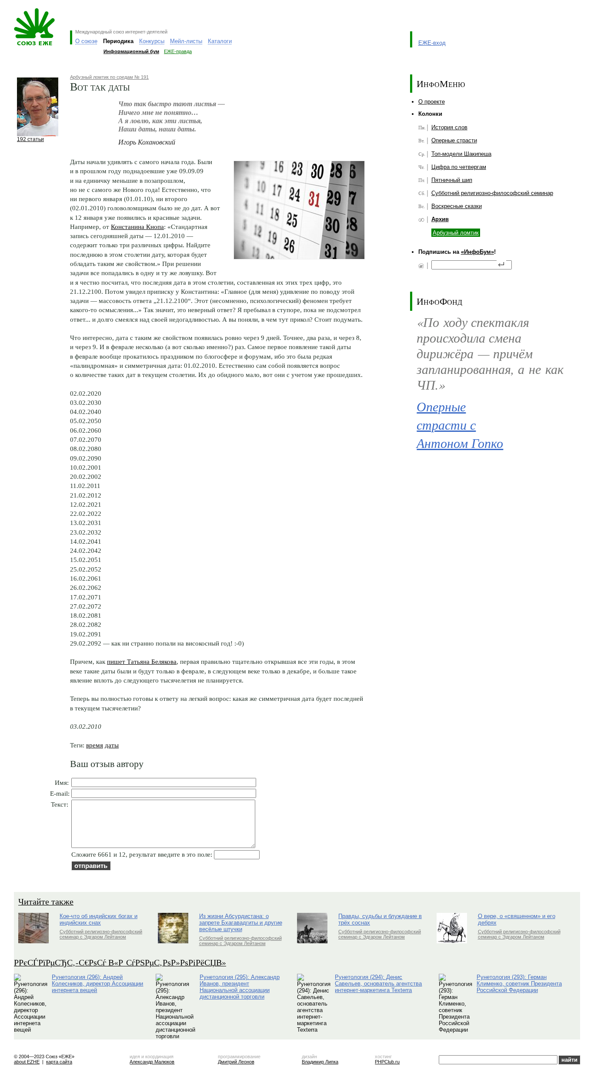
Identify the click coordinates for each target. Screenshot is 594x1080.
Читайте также (45, 901)
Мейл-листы (186, 41)
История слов (449, 127)
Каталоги (220, 41)
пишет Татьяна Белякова (142, 661)
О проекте (431, 101)
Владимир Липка (320, 1061)
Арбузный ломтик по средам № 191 (109, 77)
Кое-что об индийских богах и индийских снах (98, 919)
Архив (440, 219)
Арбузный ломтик (456, 232)
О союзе (86, 41)
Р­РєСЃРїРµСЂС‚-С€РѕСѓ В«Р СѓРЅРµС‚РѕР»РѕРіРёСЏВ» (120, 962)
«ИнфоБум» (477, 252)
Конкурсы (151, 41)
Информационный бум (131, 51)
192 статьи (30, 139)
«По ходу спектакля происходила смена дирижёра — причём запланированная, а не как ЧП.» (490, 353)
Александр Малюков (152, 1061)
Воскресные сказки (456, 206)
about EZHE (27, 1061)
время (94, 745)
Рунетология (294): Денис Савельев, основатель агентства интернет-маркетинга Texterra (378, 983)
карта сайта (59, 1061)
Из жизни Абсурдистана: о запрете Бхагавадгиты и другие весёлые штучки (240, 922)
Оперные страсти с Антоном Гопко (460, 424)
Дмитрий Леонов (236, 1061)
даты (112, 745)
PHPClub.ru (387, 1061)
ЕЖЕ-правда (178, 51)
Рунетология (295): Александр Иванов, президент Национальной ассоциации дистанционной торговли (240, 987)
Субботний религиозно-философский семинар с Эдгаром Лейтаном (101, 934)
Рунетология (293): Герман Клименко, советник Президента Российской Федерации (519, 983)
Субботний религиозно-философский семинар (492, 193)
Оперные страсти (454, 140)
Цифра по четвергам (458, 167)
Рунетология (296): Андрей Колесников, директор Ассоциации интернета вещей (97, 983)
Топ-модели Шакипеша (461, 154)
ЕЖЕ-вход (432, 43)
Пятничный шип (451, 180)
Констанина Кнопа (137, 226)
